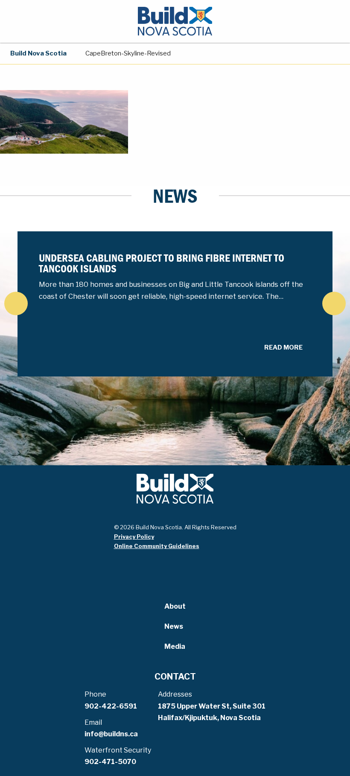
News (173, 626)
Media (174, 646)
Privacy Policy (134, 536)
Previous (16, 303)
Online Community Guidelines (156, 546)
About (175, 606)
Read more (283, 347)
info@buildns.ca (111, 734)
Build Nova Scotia (38, 53)
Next (334, 303)
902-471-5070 (110, 762)
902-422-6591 (111, 706)
